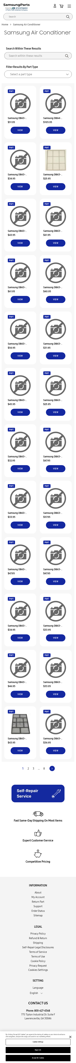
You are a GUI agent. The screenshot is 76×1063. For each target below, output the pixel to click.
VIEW (20, 130)
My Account (38, 897)
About (38, 892)
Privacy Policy (38, 933)
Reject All (38, 1050)
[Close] (70, 1037)
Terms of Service (38, 952)
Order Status (38, 911)
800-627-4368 (42, 1010)
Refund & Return (38, 938)
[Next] (52, 768)
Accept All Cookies (38, 1058)
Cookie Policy (38, 961)
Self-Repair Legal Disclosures (38, 947)
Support (38, 906)
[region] (38, 1047)
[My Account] (55, 6)
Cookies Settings (38, 1042)
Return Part (38, 901)
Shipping (38, 943)
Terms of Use (38, 956)
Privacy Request (38, 965)
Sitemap (38, 915)
